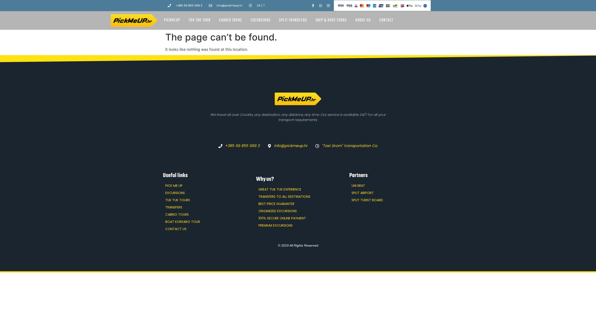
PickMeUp (172, 20)
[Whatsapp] (320, 5)
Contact (386, 20)
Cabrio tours (230, 20)
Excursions (261, 20)
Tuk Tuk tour (199, 20)
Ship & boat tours (331, 20)
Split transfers (293, 20)
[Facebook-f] (313, 5)
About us (363, 20)
